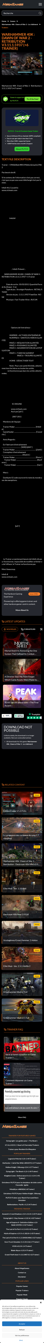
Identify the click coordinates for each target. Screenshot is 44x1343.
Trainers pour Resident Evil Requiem (22, 1149)
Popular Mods (22, 1295)
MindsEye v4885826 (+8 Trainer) (22, 1189)
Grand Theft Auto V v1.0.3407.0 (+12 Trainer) (22, 1255)
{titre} (21, 1340)
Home (4, 21)
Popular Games (22, 1286)
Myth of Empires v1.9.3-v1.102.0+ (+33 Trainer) (22, 1233)
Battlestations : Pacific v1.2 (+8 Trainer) (22, 1204)
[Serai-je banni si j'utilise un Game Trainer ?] (22, 1048)
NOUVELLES (11, 629)
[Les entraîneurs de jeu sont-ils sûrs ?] (22, 1100)
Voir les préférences (22, 1335)
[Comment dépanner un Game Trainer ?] (22, 1074)
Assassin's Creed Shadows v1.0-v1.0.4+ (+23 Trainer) (22, 1214)
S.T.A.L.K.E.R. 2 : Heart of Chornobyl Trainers (22, 1145)
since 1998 (34, 594)
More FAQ (22, 1117)
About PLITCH (22, 149)
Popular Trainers (22, 1290)
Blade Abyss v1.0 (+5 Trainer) (22, 1250)
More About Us (22, 610)
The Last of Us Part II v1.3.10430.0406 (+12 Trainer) (22, 1238)
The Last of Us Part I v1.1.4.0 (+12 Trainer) (22, 1229)
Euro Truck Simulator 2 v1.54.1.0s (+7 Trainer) (22, 1242)
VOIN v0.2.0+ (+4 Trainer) (22, 1246)
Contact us (22, 1272)
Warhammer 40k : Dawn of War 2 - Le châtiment (20, 24)
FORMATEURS (29, 629)
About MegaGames (22, 1268)
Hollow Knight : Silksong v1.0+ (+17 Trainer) (22, 1167)
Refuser (22, 1330)
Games (12, 21)
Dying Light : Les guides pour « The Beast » (22, 1141)
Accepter (22, 1324)
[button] (41, 1302)
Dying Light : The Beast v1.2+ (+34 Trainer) (22, 1171)
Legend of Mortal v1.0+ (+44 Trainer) (22, 1159)
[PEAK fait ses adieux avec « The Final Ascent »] (22, 696)
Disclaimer (22, 1277)
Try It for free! (33, 99)
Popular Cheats (22, 1299)
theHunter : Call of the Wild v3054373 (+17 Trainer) (22, 1163)
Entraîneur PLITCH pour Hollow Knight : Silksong (22, 1193)
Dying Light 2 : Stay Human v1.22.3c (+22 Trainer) (22, 1218)
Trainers (5, 27)
